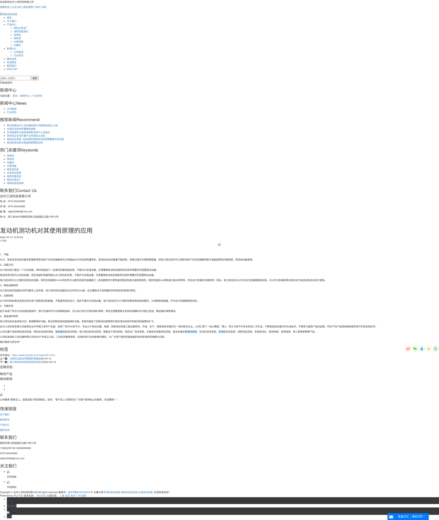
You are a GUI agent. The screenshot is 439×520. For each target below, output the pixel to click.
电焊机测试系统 (15, 183)
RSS (37, 7)
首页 (9, 17)
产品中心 (11, 24)
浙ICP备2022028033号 (80, 492)
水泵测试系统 (14, 172)
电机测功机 (13, 169)
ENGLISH (12, 69)
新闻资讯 (5, 419)
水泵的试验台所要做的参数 (21, 128)
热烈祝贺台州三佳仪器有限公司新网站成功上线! (32, 125)
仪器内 (17, 45)
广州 (78, 495)
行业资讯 (18, 55)
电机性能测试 (21, 31)
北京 (67, 495)
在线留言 (11, 62)
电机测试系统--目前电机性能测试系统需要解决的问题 (35, 139)
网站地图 (28, 7)
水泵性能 (18, 41)
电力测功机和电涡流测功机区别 (26, 362)
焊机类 (17, 38)
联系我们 (11, 65)
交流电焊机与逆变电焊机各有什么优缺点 (28, 132)
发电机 (17, 34)
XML (44, 7)
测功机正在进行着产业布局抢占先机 (26, 135)
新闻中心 (11, 48)
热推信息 (5, 7)
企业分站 (16, 7)
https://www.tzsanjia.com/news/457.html (33, 355)
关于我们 (11, 21)
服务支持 (11, 58)
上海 (62, 495)
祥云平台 (18, 495)
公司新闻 (18, 52)
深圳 (83, 495)
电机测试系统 (113, 492)
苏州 (72, 495)
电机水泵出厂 (21, 28)
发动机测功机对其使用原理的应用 (25, 142)
